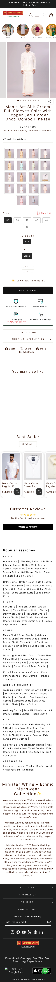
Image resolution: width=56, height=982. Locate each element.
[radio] (9, 153)
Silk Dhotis (9, 606)
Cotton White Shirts (33, 565)
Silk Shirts (47, 561)
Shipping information (28, 339)
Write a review (28, 526)
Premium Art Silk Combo (34, 659)
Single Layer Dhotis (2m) (27, 621)
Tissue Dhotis (21, 610)
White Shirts (10, 561)
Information (27, 895)
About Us (27, 887)
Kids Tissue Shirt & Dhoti (17, 731)
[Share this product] (49, 101)
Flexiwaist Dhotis (36, 613)
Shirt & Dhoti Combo (15, 724)
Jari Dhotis (27, 617)
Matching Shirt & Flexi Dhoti (19, 655)
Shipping (22, 130)
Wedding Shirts (30, 561)
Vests (21, 766)
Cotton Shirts (11, 704)
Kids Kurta (34, 752)
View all (28, 444)
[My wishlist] (44, 15)
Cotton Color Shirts (30, 582)
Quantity (28, 267)
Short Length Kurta (22, 592)
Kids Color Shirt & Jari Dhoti (30, 728)
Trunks (30, 766)
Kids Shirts (19, 752)
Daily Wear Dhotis (13, 613)
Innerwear (8, 766)
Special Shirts (11, 572)
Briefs (39, 766)
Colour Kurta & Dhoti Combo (30, 666)
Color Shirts (10, 582)
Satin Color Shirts (15, 589)
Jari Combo (20, 697)
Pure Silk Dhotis (27, 606)
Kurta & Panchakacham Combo (21, 672)
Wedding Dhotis (12, 710)
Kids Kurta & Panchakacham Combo (23, 744)
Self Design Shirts (31, 572)
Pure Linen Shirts (37, 568)
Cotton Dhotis (39, 610)
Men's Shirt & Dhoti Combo (18, 635)
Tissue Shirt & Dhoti (31, 642)
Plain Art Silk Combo (15, 662)
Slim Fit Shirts (24, 576)
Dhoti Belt (28, 769)
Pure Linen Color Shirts (39, 585)
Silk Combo (11, 693)
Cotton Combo (28, 693)
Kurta (6, 592)
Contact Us (27, 909)
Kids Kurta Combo (30, 735)
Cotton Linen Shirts (14, 568)
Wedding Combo (12, 690)
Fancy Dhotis (10, 617)
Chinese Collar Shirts (39, 589)
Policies (27, 902)
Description (28, 333)
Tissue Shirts (12, 565)
